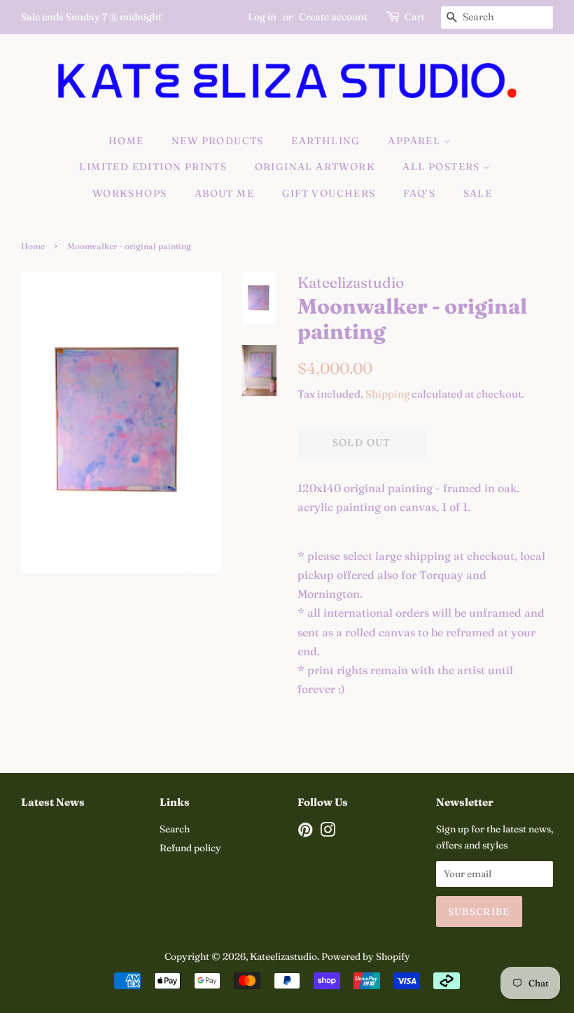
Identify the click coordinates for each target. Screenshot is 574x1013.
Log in (262, 17)
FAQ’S (419, 193)
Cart (415, 17)
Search (175, 828)
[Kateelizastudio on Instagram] (327, 832)
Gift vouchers (329, 193)
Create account (333, 17)
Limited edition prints (153, 166)
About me (224, 193)
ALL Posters (442, 166)
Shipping (387, 393)
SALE (478, 193)
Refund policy (190, 847)
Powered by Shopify (365, 956)
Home (126, 140)
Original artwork (315, 166)
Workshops (129, 193)
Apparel (415, 140)
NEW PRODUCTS (218, 140)
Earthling (325, 140)
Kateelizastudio (283, 956)
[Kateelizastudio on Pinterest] (305, 832)
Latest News (53, 802)
